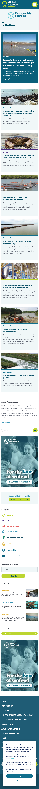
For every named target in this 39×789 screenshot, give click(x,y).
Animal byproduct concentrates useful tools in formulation (18, 286)
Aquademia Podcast (10, 734)
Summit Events (8, 724)
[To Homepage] (9, 4)
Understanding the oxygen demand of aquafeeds (15, 198)
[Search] (35, 430)
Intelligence (5, 590)
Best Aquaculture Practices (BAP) (17, 715)
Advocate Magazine (10, 729)
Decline (19, 781)
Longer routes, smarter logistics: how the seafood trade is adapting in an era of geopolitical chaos (12, 619)
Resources (6, 711)
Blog (3, 738)
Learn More (5, 422)
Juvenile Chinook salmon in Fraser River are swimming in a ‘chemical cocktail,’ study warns (18, 64)
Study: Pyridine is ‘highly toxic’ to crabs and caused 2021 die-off (18, 156)
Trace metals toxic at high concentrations (15, 330)
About (4, 701)
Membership (7, 706)
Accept (19, 776)
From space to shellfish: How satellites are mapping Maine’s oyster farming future (12, 594)
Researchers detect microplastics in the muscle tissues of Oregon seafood (18, 113)
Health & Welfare (7, 602)
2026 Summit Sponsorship (19, 500)
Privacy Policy (10, 758)
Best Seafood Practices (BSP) (14, 720)
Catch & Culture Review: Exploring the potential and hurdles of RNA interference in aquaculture (11, 606)
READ (7, 80)
